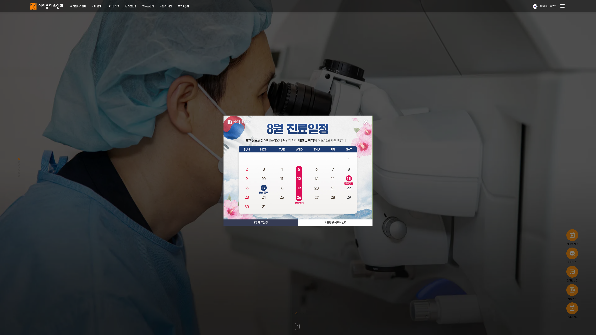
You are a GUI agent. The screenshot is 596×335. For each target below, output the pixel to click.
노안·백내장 (166, 6)
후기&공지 (183, 6)
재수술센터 (148, 6)
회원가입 (544, 6)
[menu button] (562, 6)
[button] (535, 6)
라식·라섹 (114, 6)
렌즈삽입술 (131, 6)
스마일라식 (97, 6)
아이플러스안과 (78, 6)
